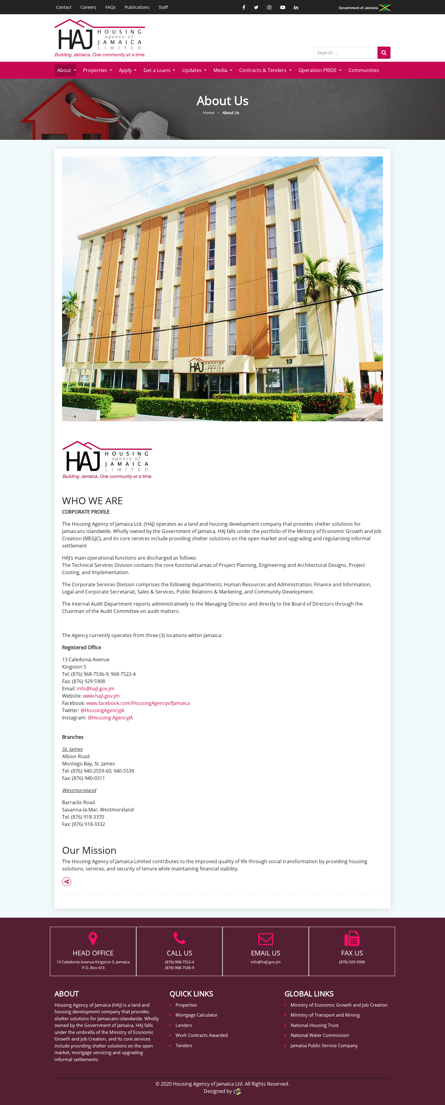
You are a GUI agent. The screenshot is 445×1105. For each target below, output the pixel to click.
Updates (192, 70)
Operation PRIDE (318, 70)
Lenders (184, 1025)
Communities (363, 70)
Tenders (184, 1045)
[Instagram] (269, 7)
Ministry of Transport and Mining (325, 1015)
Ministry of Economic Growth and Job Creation (339, 1005)
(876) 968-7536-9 (179, 967)
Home (208, 112)
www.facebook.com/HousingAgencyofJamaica (138, 703)
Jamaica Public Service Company (324, 1045)
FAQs (110, 7)
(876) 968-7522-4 (179, 962)
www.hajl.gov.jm (101, 695)
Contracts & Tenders (263, 70)
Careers (88, 7)
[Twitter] (256, 7)
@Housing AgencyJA (110, 717)
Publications (137, 7)
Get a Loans (157, 70)
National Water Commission (320, 1035)
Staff (163, 7)
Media (221, 70)
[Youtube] (282, 7)
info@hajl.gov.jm (95, 688)
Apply (126, 70)
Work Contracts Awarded (202, 1035)
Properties (95, 70)
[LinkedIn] (296, 7)
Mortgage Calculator (197, 1015)
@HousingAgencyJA (102, 710)
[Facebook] (243, 7)
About (64, 70)
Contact (63, 7)
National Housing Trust (314, 1025)
